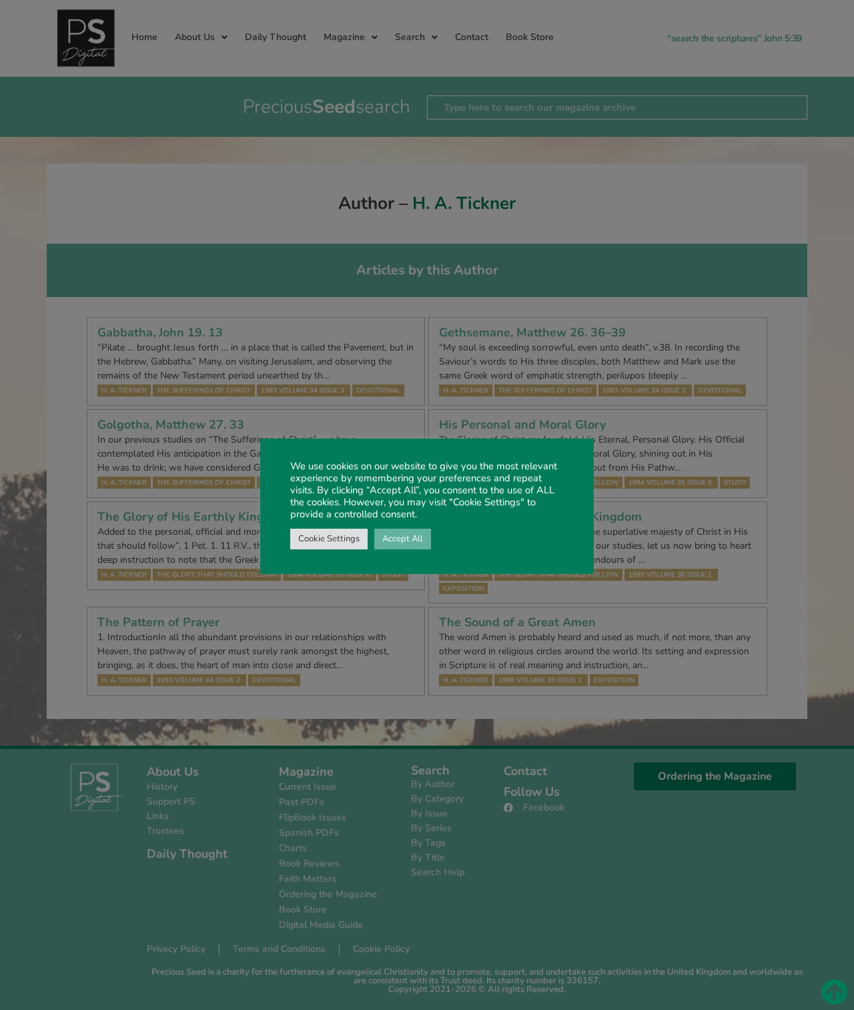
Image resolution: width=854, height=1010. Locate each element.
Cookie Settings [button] (329, 539)
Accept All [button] (402, 539)
